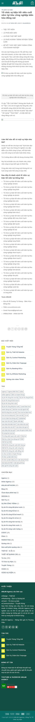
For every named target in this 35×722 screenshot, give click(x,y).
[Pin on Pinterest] (22, 329)
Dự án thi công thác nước (9, 403)
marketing (22, 418)
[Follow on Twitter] (9, 627)
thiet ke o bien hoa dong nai (10, 439)
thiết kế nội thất (6, 442)
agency (4, 391)
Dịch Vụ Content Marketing (16, 358)
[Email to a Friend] (19, 329)
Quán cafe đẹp (18, 421)
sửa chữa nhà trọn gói (8, 430)
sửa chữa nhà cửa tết (8, 427)
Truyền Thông (6, 565)
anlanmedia (27, 23)
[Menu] (2, 3)
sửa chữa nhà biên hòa (9, 424)
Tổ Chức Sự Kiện (7, 10)
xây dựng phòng (19, 463)
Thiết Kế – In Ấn (7, 551)
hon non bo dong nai (8, 415)
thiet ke (23, 436)
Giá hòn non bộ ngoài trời (20, 409)
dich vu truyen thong (18, 394)
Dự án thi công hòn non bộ (10, 397)
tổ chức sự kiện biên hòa (9, 457)
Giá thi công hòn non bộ (9, 412)
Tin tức (3, 558)
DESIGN (4, 496)
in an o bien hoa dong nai (9, 418)
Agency (4, 478)
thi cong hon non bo (8, 433)
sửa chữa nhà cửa (22, 424)
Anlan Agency (6, 482)
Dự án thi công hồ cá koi (10, 518)
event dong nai (6, 409)
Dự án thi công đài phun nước (11, 406)
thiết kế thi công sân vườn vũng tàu (12, 448)
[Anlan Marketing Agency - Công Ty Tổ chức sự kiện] (17, 3)
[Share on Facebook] (12, 329)
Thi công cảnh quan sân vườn (11, 436)
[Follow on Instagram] (6, 627)
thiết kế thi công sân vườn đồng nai (12, 451)
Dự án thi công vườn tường (10, 529)
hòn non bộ (19, 415)
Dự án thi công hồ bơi (26, 397)
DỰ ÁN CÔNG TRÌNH (9, 503)
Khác (3, 536)
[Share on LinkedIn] (25, 329)
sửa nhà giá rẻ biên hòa (24, 430)
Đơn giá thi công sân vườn (10, 465)
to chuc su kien (6, 454)
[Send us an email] (13, 627)
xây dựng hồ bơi (23, 460)
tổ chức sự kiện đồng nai (9, 460)
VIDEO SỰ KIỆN (7, 573)
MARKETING (6, 540)
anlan (21, 391)
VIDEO (3, 569)
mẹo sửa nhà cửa (7, 421)
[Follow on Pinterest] (16, 627)
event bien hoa (25, 406)
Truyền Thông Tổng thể (14, 347)
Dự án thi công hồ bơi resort (10, 400)
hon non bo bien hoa (24, 412)
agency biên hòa (13, 391)
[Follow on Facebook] (3, 627)
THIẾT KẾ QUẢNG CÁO (9, 554)
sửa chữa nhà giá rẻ (22, 427)
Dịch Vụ (4, 500)
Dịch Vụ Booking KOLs (14, 368)
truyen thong (17, 454)
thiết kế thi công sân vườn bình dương (13, 445)
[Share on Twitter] (15, 329)
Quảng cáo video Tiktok (15, 379)
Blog (3, 489)
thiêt (22, 439)
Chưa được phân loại (8, 493)
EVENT (3, 533)
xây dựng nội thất (7, 463)
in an (26, 415)
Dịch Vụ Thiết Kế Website (15, 352)
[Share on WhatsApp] (9, 329)
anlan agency (6, 394)
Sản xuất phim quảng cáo (10, 547)
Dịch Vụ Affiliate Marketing (16, 374)
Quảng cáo (5, 543)
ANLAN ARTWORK (8, 485)
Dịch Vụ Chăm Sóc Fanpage (16, 363)
